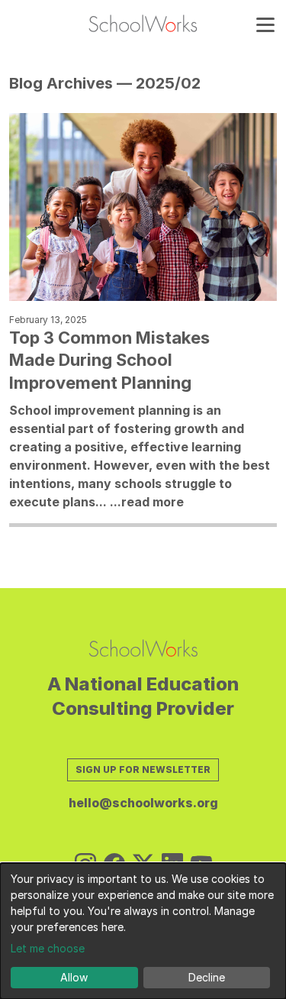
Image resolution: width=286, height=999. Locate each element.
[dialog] (143, 931)
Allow (74, 977)
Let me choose (48, 948)
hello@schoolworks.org (143, 802)
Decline (206, 977)
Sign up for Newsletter (143, 769)
